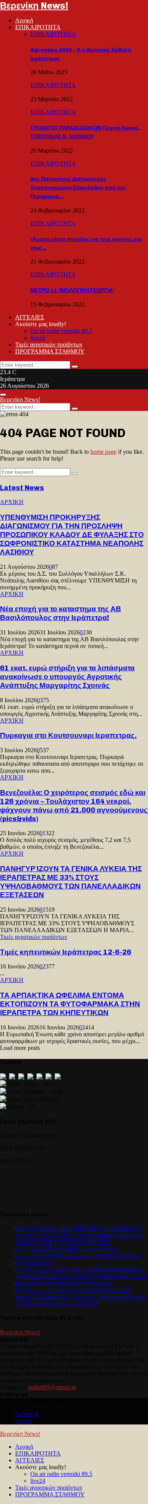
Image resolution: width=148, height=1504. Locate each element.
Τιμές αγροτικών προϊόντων (48, 344)
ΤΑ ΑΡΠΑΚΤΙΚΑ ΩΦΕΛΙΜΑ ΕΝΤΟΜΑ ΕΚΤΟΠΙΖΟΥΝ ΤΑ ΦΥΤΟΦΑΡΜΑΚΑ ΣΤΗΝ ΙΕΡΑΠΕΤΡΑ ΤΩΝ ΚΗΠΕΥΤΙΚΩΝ (70, 1004)
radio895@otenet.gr (52, 1387)
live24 (37, 337)
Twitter (23, 1421)
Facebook (27, 1414)
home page (103, 451)
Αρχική (24, 20)
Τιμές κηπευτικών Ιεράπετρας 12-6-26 (65, 952)
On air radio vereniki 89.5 (61, 331)
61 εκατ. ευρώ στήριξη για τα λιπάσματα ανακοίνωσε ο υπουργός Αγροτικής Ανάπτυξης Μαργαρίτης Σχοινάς (67, 677)
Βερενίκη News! (34, 5)
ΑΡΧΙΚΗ (12, 502)
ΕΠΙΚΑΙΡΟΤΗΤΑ (38, 27)
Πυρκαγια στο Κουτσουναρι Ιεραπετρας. (68, 735)
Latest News (22, 487)
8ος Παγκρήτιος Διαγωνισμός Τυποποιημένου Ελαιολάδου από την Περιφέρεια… (78, 188)
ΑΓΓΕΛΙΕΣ (29, 317)
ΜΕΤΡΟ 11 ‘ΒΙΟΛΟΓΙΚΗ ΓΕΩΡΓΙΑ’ (72, 290)
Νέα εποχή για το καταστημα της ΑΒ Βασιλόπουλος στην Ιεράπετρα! (60, 613)
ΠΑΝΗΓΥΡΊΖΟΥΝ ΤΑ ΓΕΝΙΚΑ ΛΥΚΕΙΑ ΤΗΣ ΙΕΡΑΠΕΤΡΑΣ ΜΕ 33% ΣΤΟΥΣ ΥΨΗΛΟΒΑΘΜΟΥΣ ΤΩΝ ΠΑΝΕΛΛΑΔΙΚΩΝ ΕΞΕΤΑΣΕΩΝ (71, 881)
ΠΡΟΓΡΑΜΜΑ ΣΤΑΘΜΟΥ (50, 351)
